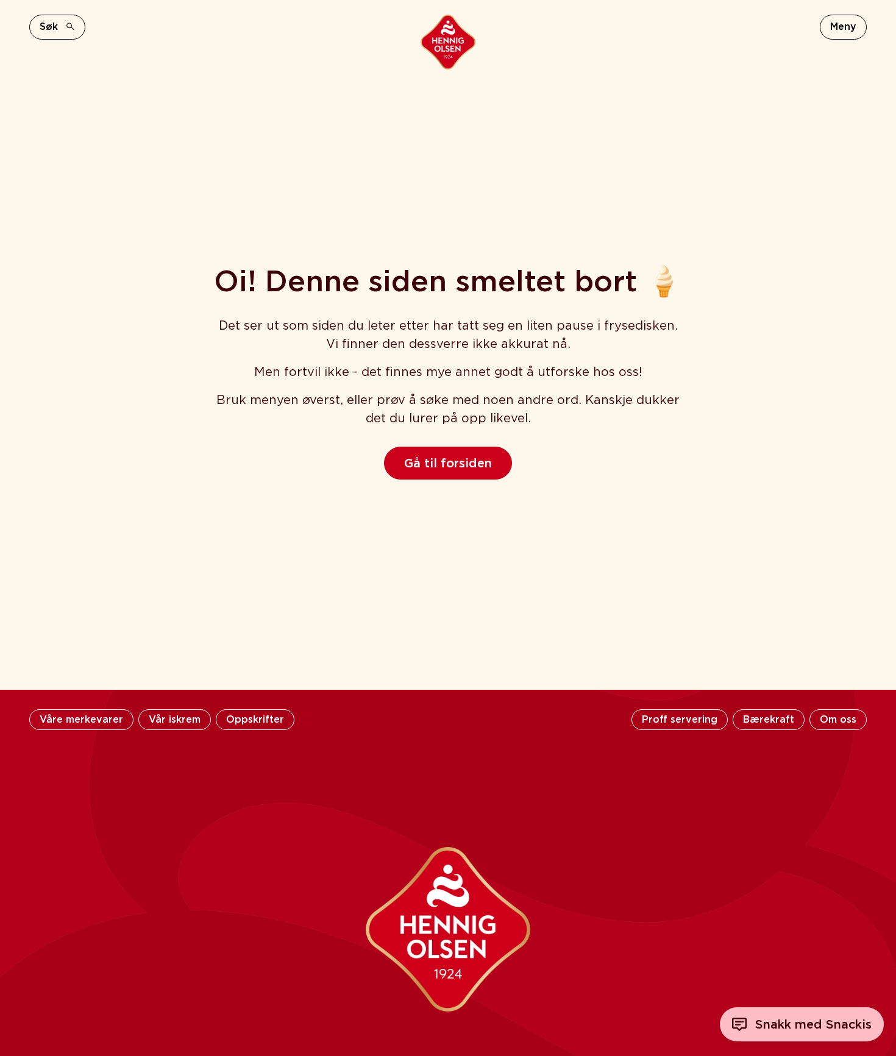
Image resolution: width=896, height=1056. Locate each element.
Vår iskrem (175, 719)
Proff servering (679, 719)
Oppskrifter (255, 719)
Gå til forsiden (448, 463)
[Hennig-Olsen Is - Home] (448, 42)
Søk (49, 26)
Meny (843, 26)
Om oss (838, 719)
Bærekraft (768, 719)
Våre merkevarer (81, 719)
